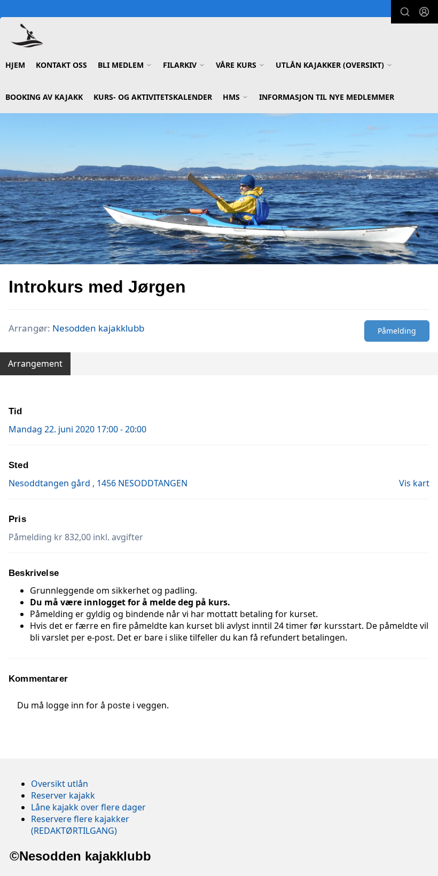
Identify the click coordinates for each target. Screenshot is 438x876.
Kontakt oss (61, 65)
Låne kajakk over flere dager (88, 807)
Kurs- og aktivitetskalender (152, 97)
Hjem (15, 65)
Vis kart (414, 483)
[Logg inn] (424, 11)
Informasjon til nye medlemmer (326, 97)
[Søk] (404, 11)
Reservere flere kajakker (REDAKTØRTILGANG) (80, 824)
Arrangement (35, 363)
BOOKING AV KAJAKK (44, 97)
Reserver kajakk (63, 795)
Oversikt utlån (59, 784)
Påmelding (397, 331)
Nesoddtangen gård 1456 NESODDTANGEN (98, 483)
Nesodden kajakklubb (98, 328)
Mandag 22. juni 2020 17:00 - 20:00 (77, 429)
